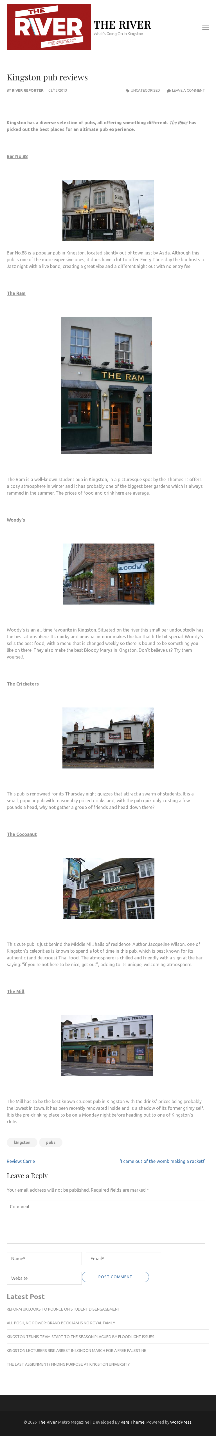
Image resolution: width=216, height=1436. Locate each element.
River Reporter (28, 90)
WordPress (181, 1422)
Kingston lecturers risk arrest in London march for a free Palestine (76, 1350)
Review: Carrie (21, 1161)
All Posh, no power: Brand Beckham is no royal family (61, 1323)
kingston (22, 1142)
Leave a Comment (188, 90)
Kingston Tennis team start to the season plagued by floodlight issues (80, 1336)
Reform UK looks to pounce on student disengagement (63, 1309)
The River (122, 24)
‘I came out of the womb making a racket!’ (162, 1161)
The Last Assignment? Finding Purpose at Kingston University (68, 1364)
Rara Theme (132, 1422)
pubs (50, 1142)
